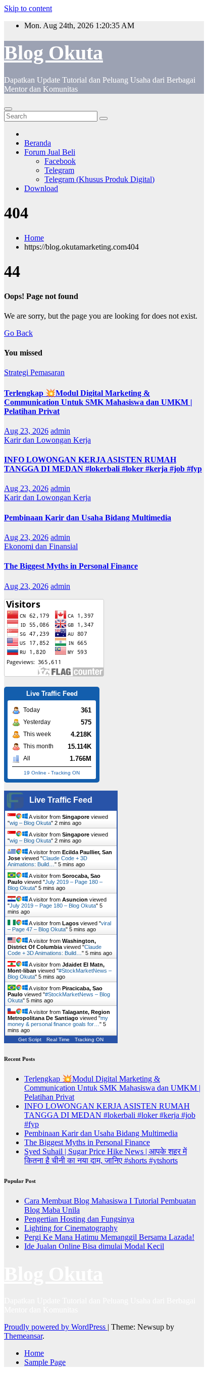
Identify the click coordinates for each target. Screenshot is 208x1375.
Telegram (59, 170)
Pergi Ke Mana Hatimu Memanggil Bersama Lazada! (109, 1237)
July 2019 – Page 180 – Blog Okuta (53, 906)
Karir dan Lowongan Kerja (47, 440)
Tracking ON (65, 772)
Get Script (29, 1039)
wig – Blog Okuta (30, 823)
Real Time (58, 1039)
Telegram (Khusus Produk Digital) (99, 179)
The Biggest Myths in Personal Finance (71, 566)
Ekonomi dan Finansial (41, 546)
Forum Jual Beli (49, 152)
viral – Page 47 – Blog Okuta (59, 926)
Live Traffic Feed (60, 800)
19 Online (35, 772)
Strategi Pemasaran (34, 372)
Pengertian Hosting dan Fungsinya (79, 1219)
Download (41, 188)
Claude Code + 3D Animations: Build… (47, 861)
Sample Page (45, 1362)
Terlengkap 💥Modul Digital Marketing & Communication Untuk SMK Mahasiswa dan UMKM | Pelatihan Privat (98, 402)
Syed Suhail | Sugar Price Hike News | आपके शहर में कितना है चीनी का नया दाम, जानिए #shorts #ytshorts (105, 1156)
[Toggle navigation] (8, 108)
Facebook (60, 161)
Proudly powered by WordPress (56, 1327)
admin (60, 431)
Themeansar (23, 1336)
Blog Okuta (53, 52)
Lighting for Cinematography (71, 1228)
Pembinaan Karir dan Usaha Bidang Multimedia (87, 517)
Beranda (37, 143)
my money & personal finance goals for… (58, 1021)
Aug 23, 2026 (26, 431)
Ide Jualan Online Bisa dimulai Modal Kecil (94, 1246)
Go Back (18, 333)
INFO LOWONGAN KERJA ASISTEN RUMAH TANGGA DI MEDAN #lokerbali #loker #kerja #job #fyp (103, 464)
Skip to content (28, 8)
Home (34, 237)
